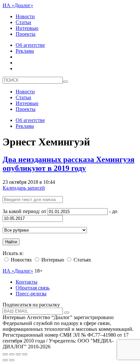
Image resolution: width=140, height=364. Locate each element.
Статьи (23, 22)
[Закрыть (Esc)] (5, 354)
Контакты (26, 282)
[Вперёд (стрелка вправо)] (11, 360)
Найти (11, 241)
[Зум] (24, 354)
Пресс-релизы (31, 293)
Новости (25, 16)
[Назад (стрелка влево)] (5, 360)
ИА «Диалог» (18, 5)
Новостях (20, 260)
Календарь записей (24, 188)
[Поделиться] (11, 354)
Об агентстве (30, 45)
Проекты (25, 34)
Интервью (27, 28)
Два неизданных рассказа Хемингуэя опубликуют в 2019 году (68, 163)
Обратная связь (32, 287)
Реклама (25, 51)
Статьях (81, 260)
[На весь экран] (18, 354)
